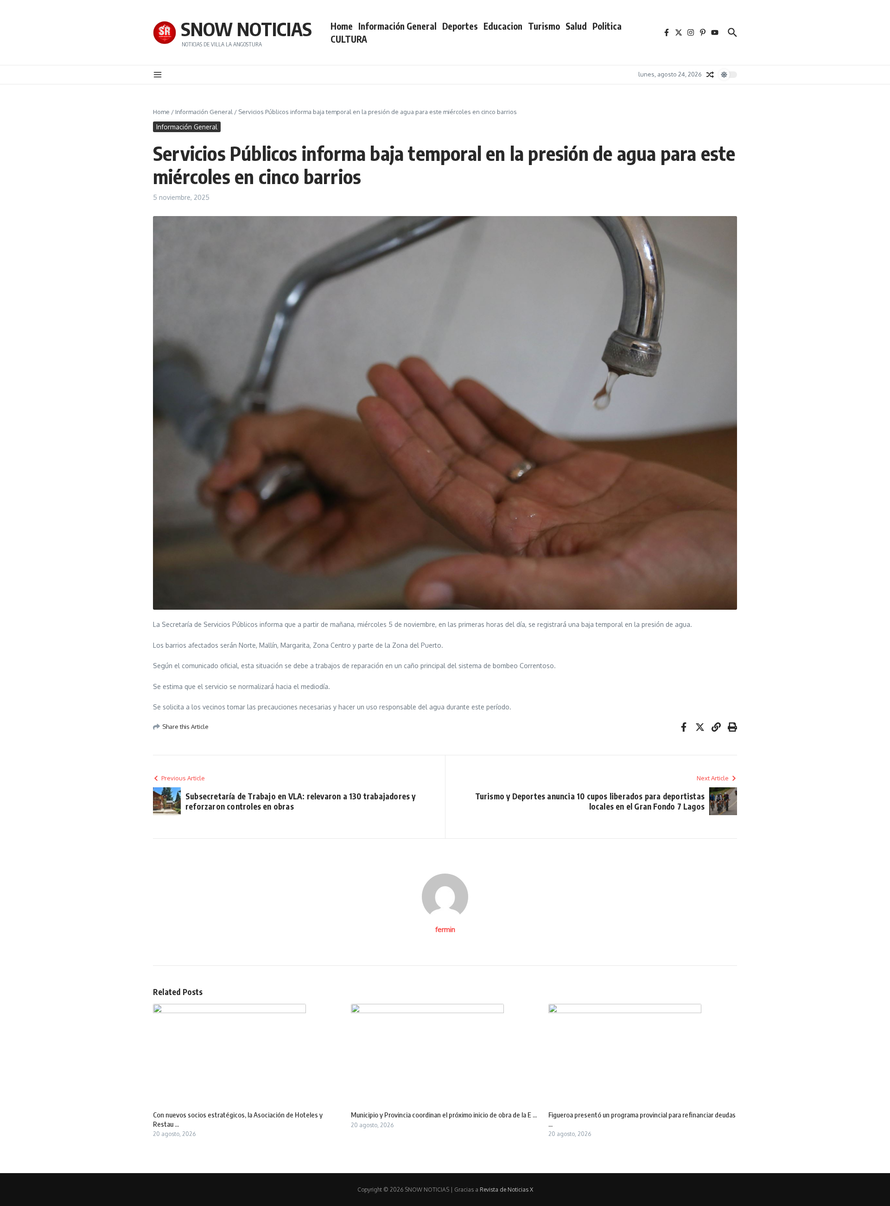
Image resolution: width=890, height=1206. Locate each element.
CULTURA (349, 39)
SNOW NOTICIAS (246, 28)
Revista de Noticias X (506, 1189)
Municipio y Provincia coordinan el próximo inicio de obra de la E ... (444, 1114)
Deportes (460, 26)
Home (342, 26)
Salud (576, 26)
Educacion (502, 26)
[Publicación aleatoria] (710, 74)
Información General (397, 26)
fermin (445, 929)
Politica (607, 26)
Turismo (544, 26)
